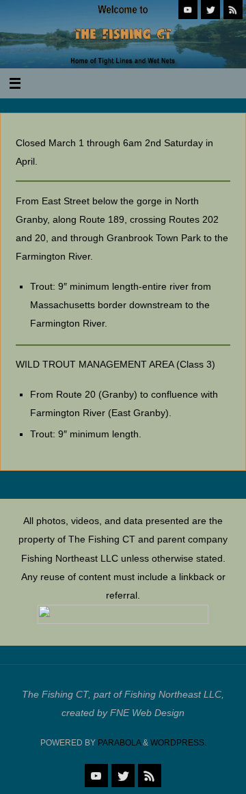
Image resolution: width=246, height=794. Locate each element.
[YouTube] (187, 9)
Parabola (119, 743)
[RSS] (233, 9)
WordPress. (178, 743)
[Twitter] (210, 9)
